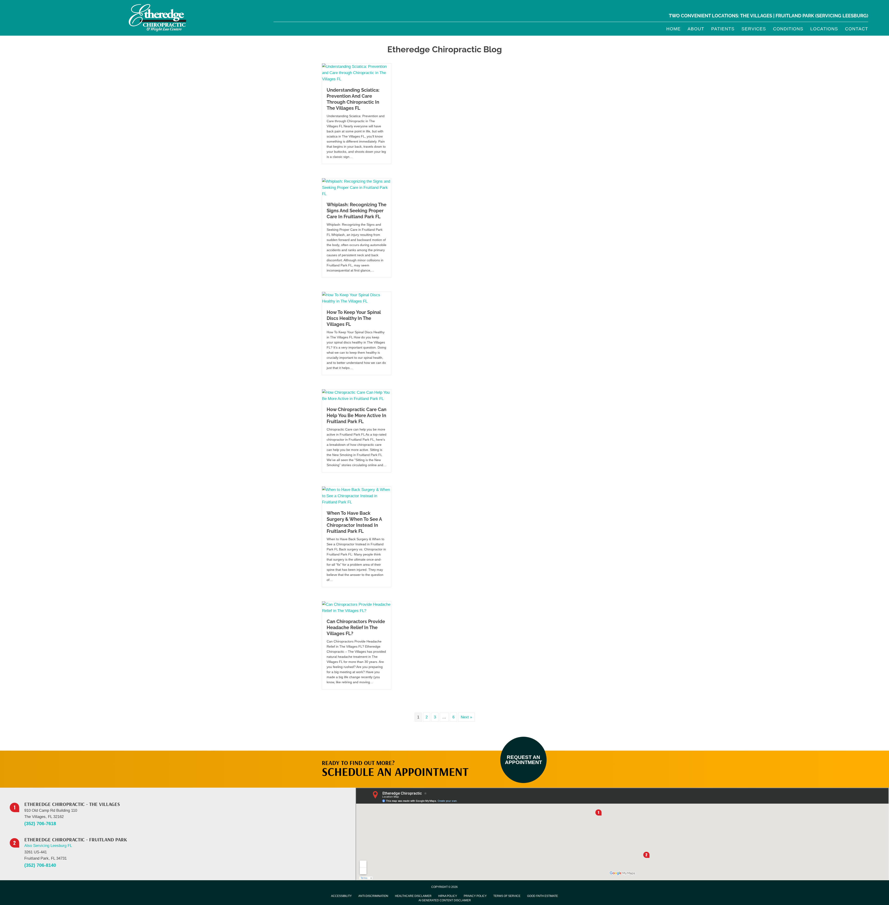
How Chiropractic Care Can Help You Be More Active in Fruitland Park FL (356, 415)
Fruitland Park (795, 16)
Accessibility (341, 896)
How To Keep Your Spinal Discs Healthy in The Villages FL (354, 318)
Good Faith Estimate (542, 896)
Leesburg (854, 16)
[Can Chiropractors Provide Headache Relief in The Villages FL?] (356, 607)
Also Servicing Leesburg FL (48, 845)
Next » (466, 717)
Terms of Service (506, 896)
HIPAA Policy (447, 896)
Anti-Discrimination (373, 896)
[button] (523, 760)
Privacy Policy (475, 896)
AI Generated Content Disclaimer (445, 900)
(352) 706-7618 (40, 823)
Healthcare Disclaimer (413, 896)
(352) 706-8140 (40, 865)
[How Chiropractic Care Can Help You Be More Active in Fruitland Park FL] (356, 395)
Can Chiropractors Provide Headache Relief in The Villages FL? (356, 627)
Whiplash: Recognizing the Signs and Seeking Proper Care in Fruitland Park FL (356, 210)
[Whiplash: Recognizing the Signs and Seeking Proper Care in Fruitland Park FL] (356, 187)
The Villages (756, 16)
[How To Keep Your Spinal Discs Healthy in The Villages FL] (356, 298)
